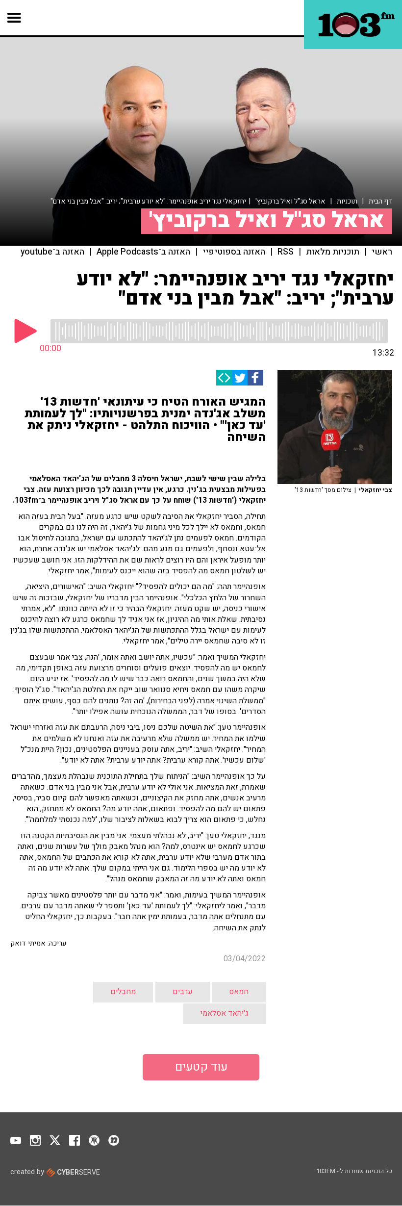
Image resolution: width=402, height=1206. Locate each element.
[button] (14, 17)
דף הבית (380, 201)
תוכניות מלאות (332, 252)
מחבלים (123, 992)
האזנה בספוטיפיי (233, 252)
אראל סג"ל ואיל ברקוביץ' (290, 201)
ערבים (183, 992)
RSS (285, 252)
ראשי (382, 252)
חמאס (239, 992)
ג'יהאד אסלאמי (225, 1013)
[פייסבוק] (255, 377)
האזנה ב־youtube (52, 252)
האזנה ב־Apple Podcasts (143, 252)
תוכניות (347, 201)
